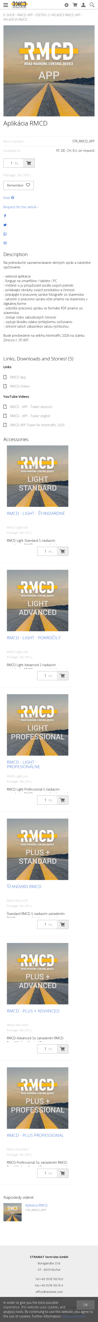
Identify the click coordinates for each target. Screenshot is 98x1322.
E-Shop (9, 15)
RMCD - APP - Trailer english (30, 416)
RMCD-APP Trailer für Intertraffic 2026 (37, 425)
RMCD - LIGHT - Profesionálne (23, 764)
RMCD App (18, 377)
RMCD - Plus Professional (35, 1135)
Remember (15, 185)
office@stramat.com (49, 1292)
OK (85, 1305)
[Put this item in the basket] (28, 163)
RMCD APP (25, 15)
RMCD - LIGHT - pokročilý (34, 638)
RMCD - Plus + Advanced (33, 1011)
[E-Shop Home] (19, 4)
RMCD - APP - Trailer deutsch (31, 407)
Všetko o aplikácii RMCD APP (58, 15)
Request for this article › (20, 207)
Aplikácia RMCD (15, 19)
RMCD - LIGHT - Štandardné (36, 513)
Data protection (74, 1316)
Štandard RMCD (24, 886)
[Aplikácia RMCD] (12, 1212)
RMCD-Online (20, 386)
